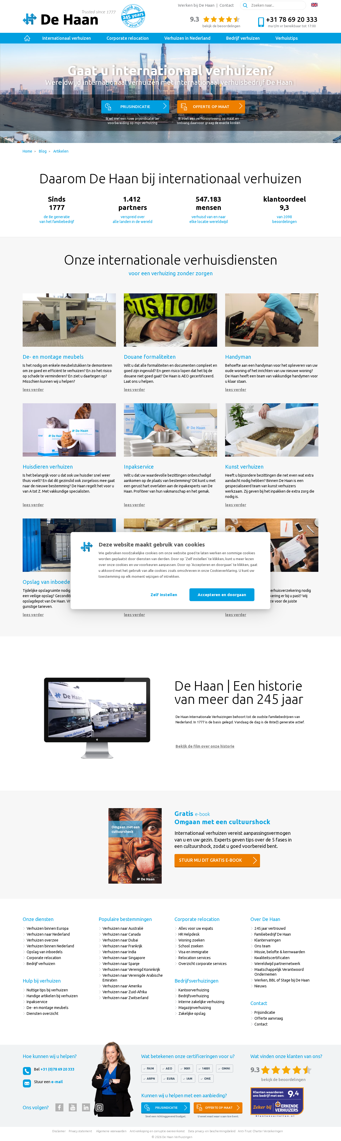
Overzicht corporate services (202, 964)
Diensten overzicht (42, 1013)
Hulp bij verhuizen (42, 980)
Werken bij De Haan (196, 5)
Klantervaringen (267, 940)
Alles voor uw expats (195, 928)
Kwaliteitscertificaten (272, 958)
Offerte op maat (211, 106)
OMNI (226, 1068)
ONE (207, 1078)
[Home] (27, 38)
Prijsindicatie (135, 106)
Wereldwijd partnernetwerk (277, 964)
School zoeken (190, 946)
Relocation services (194, 958)
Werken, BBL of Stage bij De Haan (282, 980)
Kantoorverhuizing (193, 990)
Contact (227, 5)
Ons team (262, 946)
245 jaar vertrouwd (270, 928)
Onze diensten (38, 919)
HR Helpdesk (189, 934)
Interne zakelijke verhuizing (201, 1002)
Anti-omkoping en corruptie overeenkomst (157, 1131)
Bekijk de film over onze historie (205, 746)
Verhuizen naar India (119, 952)
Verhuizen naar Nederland (48, 934)
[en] (314, 4)
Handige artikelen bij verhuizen (52, 996)
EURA (171, 1078)
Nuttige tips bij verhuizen (47, 990)
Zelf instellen (164, 594)
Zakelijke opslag (191, 1013)
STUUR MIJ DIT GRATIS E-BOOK (210, 860)
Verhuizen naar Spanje (121, 964)
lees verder (33, 390)
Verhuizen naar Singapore (124, 958)
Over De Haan (265, 919)
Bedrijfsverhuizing (193, 996)
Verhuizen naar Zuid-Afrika (125, 992)
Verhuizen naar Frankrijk (122, 946)
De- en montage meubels (47, 1008)
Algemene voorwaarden (111, 1131)
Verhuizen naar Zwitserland (125, 998)
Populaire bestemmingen (125, 919)
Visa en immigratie (193, 952)
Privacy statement (80, 1131)
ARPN (151, 1078)
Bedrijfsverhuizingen (196, 980)
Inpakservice (37, 1002)
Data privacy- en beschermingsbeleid (212, 1131)
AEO (169, 1068)
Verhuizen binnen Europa (47, 928)
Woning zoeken (191, 940)
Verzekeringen (273, 1131)
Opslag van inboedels (45, 952)
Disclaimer (59, 1131)
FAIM (150, 1068)
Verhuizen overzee (42, 940)
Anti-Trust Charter (250, 1131)
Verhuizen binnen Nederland (50, 946)
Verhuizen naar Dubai (120, 940)
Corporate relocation (44, 958)
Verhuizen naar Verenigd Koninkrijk (131, 969)
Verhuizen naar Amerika (122, 986)
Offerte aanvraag (268, 1018)
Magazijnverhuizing (194, 1008)
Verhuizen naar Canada (122, 934)
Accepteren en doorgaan (222, 594)
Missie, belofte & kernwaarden (279, 952)
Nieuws (260, 986)
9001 (187, 1068)
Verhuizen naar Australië (123, 928)
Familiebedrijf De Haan (272, 934)
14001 (206, 1068)
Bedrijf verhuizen (41, 964)
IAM (189, 1078)
